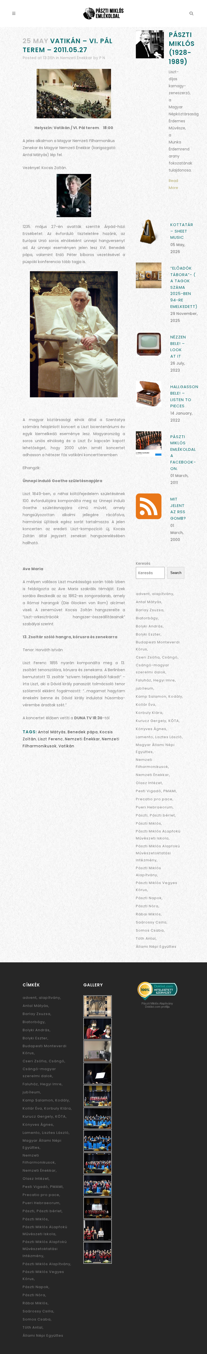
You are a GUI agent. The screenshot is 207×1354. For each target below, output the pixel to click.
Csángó (170, 657)
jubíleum (144, 688)
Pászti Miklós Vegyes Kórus (156, 886)
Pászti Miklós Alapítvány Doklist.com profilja (157, 1005)
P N (102, 58)
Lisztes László (168, 737)
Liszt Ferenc (50, 739)
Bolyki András (149, 626)
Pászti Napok (149, 898)
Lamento (144, 737)
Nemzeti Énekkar (76, 58)
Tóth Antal (146, 938)
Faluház (143, 680)
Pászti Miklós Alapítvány (148, 871)
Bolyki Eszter (148, 634)
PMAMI (169, 791)
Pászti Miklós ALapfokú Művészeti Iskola (158, 835)
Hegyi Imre (164, 680)
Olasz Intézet (149, 782)
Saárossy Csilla (151, 922)
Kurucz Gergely (151, 720)
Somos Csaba (150, 930)
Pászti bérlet (162, 815)
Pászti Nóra (147, 906)
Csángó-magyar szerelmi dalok (152, 669)
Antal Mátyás (52, 732)
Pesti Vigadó (148, 791)
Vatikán (66, 746)
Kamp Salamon (151, 696)
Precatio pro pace (154, 799)
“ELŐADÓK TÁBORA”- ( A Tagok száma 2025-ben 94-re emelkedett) (184, 287)
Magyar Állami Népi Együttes (155, 748)
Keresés (143, 563)
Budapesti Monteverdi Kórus (158, 646)
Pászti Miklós (148, 823)
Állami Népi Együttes (156, 946)
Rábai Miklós (148, 914)
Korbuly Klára (149, 712)
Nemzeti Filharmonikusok (152, 763)
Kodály (175, 696)
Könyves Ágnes (151, 728)
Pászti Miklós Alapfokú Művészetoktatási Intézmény (158, 853)
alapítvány (162, 593)
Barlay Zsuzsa (150, 610)
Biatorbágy (147, 618)
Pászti (142, 815)
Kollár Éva (145, 704)
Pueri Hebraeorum (154, 807)
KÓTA (173, 720)
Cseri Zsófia (148, 657)
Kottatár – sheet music (181, 231)
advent (143, 593)
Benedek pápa (83, 732)
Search (175, 573)
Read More (173, 184)
